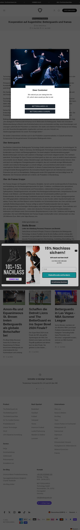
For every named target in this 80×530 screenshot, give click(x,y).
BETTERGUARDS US (40, 106)
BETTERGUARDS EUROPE (40, 112)
